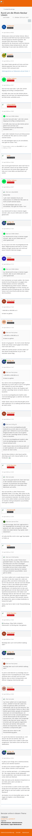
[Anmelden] (25, 2)
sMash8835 (19, 146)
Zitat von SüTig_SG (11, 424)
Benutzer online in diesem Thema (13, 813)
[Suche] (21, 2)
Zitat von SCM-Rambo (12, 557)
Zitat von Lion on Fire (12, 521)
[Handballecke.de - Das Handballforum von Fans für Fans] (2, 2)
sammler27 (11, 819)
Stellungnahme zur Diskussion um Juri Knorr (15, 71)
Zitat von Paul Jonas (11, 332)
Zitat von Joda (10, 477)
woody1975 (4, 819)
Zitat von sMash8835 (12, 192)
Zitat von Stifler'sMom (12, 116)
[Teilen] (29, 20)
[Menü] (29, 2)
